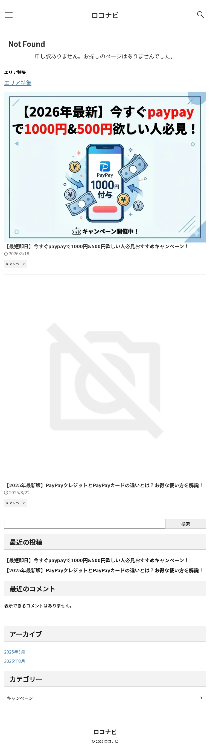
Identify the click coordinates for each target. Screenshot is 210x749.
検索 (185, 523)
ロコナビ (105, 15)
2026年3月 (14, 651)
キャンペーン (20, 698)
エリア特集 (17, 82)
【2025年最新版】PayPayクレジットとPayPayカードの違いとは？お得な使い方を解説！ (104, 485)
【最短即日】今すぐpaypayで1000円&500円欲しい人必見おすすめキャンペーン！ (96, 246)
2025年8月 (14, 661)
